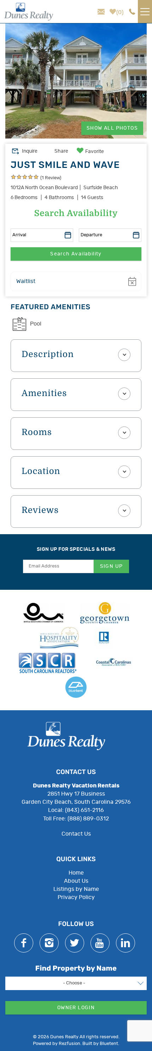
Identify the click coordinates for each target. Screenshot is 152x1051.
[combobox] (76, 983)
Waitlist (25, 281)
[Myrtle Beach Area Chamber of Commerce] (44, 612)
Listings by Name (76, 889)
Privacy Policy (76, 897)
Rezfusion (69, 1043)
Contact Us (76, 834)
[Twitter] (74, 943)
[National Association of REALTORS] (103, 637)
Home (76, 873)
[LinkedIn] (125, 943)
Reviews (40, 510)
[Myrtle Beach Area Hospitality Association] (59, 637)
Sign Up (111, 566)
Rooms (37, 432)
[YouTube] (100, 943)
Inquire (29, 151)
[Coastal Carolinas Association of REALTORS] (113, 662)
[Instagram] (49, 943)
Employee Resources (76, 905)
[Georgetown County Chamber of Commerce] (104, 612)
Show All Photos (112, 128)
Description (48, 355)
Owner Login (76, 1007)
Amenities (44, 394)
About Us (76, 881)
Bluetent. (109, 1043)
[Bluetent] (76, 687)
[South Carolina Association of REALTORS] (47, 662)
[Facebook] (23, 943)
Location (41, 471)
